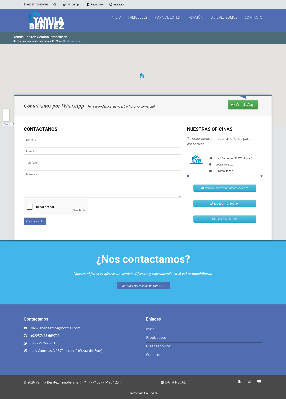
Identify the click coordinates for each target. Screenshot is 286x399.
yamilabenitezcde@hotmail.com (226, 188)
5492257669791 (226, 219)
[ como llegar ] (225, 171)
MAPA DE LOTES (167, 17)
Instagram (119, 4)
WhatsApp (74, 4)
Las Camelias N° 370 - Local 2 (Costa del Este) (67, 350)
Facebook (96, 4)
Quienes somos (158, 346)
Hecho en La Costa (143, 393)
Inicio (150, 329)
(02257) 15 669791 (37, 4)
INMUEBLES (137, 17)
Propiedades (156, 337)
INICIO (116, 17)
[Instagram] (249, 381)
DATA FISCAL (175, 382)
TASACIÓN (195, 17)
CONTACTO (253, 17)
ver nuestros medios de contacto (143, 286)
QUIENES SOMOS (223, 17)
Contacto (153, 354)
